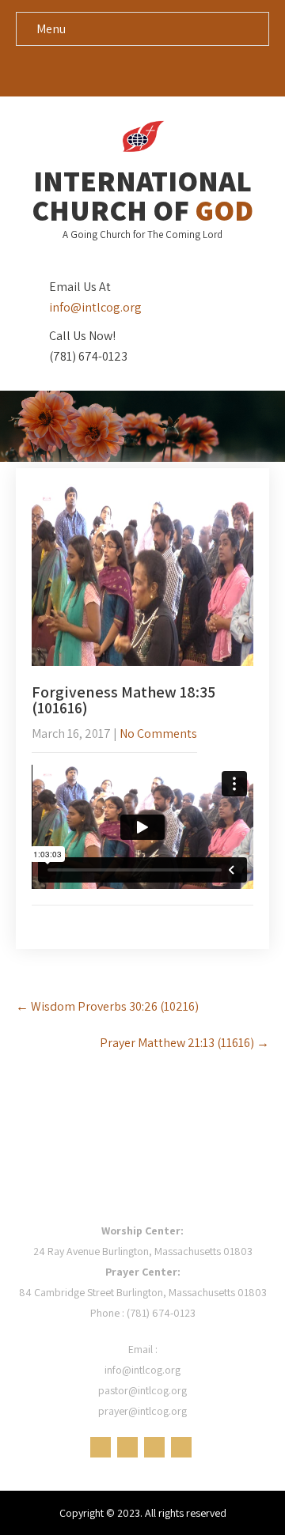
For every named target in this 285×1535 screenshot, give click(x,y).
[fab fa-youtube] (158, 70)
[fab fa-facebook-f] (98, 70)
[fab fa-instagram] (188, 70)
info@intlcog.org (95, 307)
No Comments (158, 733)
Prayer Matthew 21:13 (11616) (184, 1042)
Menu (51, 29)
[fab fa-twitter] (128, 70)
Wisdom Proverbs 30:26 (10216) (107, 1006)
